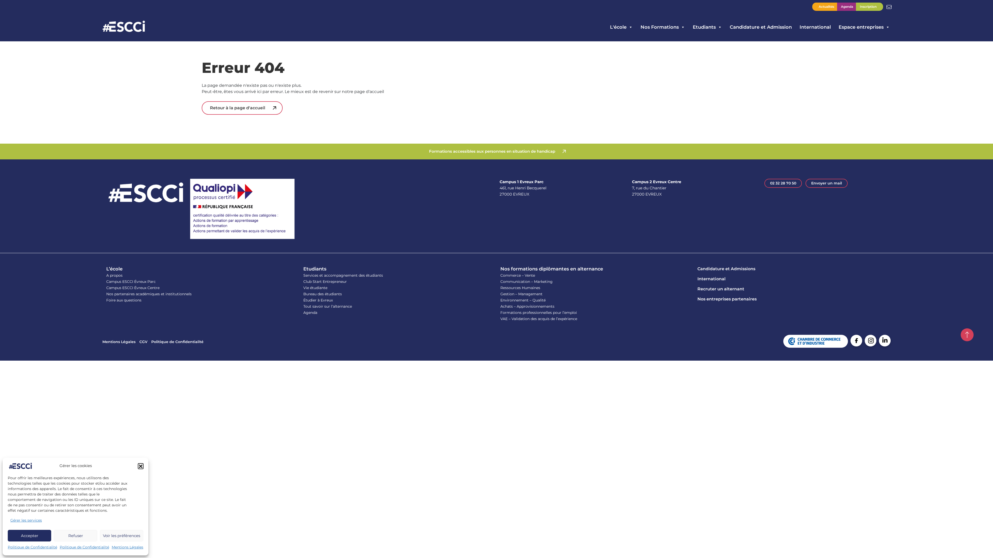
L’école (114, 269)
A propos (114, 275)
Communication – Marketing (526, 281)
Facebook (856, 340)
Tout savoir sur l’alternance (327, 306)
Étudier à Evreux (318, 300)
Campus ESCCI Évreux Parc (131, 281)
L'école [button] (618, 27)
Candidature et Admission (761, 27)
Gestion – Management (521, 294)
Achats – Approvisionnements (527, 306)
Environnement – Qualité (523, 300)
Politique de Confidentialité (32, 547)
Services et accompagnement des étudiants (343, 275)
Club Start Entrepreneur (325, 281)
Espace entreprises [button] (861, 27)
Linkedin (885, 340)
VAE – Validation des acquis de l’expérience (538, 318)
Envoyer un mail (826, 183)
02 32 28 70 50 (783, 183)
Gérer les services (26, 520)
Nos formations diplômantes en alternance (551, 269)
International (815, 27)
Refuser (75, 535)
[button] (140, 466)
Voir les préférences (121, 535)
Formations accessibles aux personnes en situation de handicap (492, 151)
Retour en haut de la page (967, 334)
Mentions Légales (127, 547)
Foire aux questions (123, 300)
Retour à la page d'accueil (237, 107)
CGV (143, 341)
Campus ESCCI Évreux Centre (133, 287)
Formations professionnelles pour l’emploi (538, 312)
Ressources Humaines (520, 287)
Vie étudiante (315, 287)
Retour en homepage (123, 27)
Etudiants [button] (704, 27)
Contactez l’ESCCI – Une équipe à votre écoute (889, 6)
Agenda (847, 7)
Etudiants (314, 269)
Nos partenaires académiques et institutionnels (149, 294)
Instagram (870, 340)
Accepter (29, 535)
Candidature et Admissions (726, 268)
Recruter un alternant (720, 288)
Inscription (868, 7)
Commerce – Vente (517, 275)
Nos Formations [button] (660, 27)
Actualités (826, 7)
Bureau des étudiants (322, 294)
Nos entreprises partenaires (727, 299)
